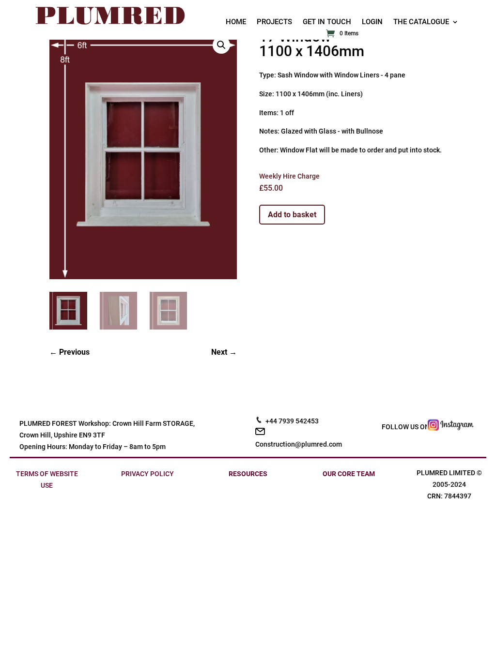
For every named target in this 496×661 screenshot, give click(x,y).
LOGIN (372, 22)
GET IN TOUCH (327, 22)
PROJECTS (274, 22)
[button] (221, 45)
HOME (236, 22)
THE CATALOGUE (421, 22)
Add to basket (292, 214)
